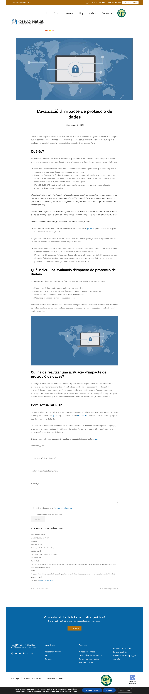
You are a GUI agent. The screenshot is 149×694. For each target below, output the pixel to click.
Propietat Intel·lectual (122, 649)
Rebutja (109, 690)
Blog (81, 13)
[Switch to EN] (53, 30)
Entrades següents (108, 588)
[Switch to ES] (49, 30)
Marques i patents (87, 662)
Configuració (125, 690)
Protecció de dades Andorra (90, 655)
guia (55, 415)
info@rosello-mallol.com (22, 2)
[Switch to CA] (46, 30)
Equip (57, 13)
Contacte (107, 13)
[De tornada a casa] (27, 21)
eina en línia (82, 415)
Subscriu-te (74, 628)
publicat (91, 228)
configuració (38, 691)
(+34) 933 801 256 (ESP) (96, 2)
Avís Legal (14, 678)
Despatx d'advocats (53, 652)
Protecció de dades (87, 652)
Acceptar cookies (92, 690)
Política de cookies (54, 678)
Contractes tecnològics (89, 659)
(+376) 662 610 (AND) (114, 2)
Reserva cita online (130, 2)
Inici (46, 13)
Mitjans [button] (93, 13)
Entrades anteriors (41, 588)
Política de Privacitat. (46, 580)
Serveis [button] (69, 13)
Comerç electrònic (121, 652)
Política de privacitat (63, 508)
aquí (97, 439)
